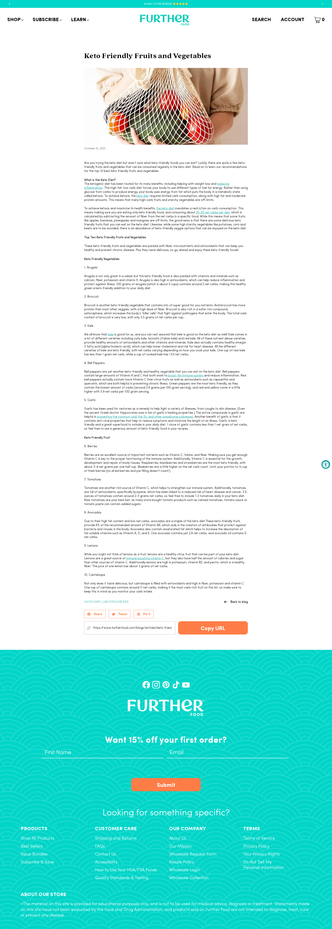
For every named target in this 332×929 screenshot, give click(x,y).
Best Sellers (31, 846)
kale (110, 334)
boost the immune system (185, 375)
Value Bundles (34, 854)
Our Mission (180, 846)
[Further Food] (165, 20)
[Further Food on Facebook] (146, 685)
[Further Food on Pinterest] (166, 685)
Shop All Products (37, 838)
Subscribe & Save (37, 862)
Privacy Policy (256, 846)
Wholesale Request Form (193, 854)
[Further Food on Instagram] (156, 685)
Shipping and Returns (116, 838)
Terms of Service (259, 838)
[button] (15, 20)
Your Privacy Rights (261, 854)
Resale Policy (181, 862)
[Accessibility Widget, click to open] (325, 464)
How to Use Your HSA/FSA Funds (126, 870)
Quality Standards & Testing (121, 878)
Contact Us (105, 854)
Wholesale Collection (188, 878)
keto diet (142, 196)
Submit (166, 784)
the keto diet (165, 208)
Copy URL (213, 628)
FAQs (100, 846)
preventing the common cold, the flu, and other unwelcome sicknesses (145, 416)
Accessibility (106, 862)
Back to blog (239, 602)
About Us (177, 838)
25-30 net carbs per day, (213, 212)
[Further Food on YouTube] (186, 685)
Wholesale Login (184, 870)
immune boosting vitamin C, (145, 558)
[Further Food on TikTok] (176, 685)
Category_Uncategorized (106, 602)
